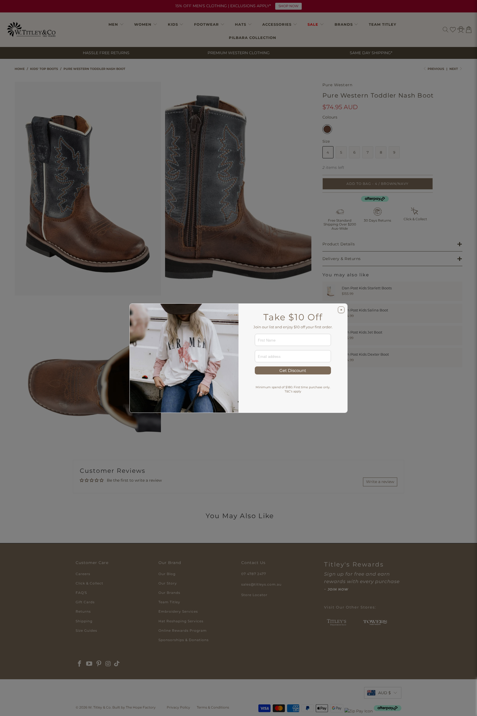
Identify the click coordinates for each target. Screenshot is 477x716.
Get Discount (292, 370)
